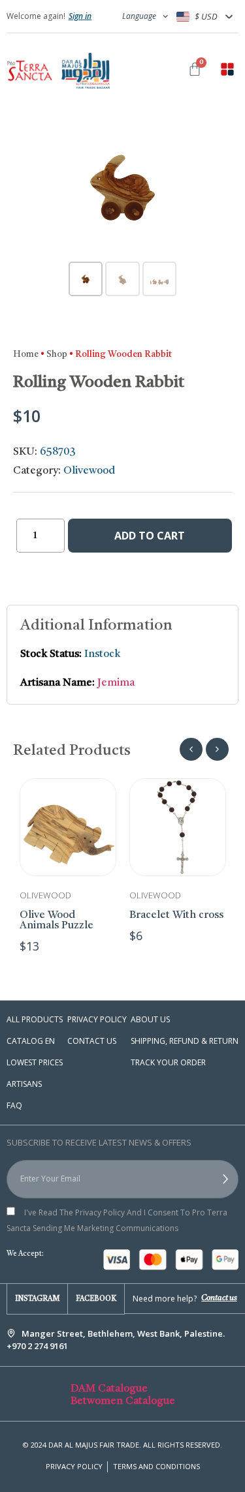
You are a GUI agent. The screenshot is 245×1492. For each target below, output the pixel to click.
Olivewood (89, 471)
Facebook (96, 1299)
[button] (227, 71)
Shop (56, 354)
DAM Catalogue (109, 1389)
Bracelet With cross (176, 915)
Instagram (37, 1299)
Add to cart (149, 535)
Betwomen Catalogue (123, 1401)
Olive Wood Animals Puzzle (56, 920)
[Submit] (209, 1179)
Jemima (116, 683)
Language (139, 16)
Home (26, 354)
